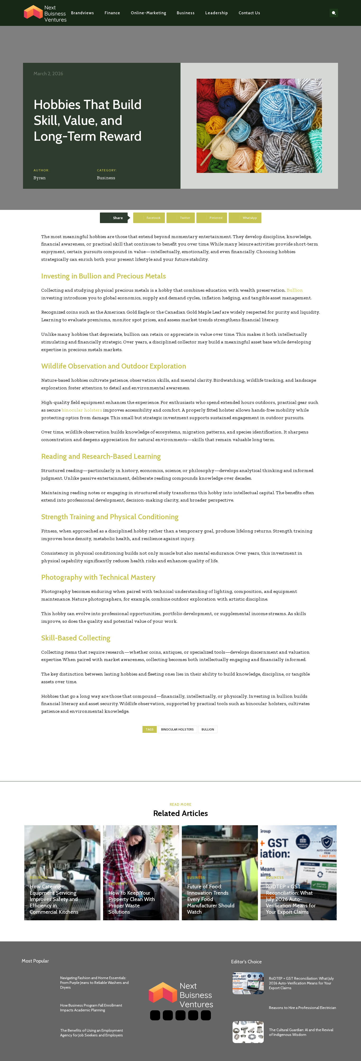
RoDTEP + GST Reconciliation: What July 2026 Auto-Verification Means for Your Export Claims (291, 899)
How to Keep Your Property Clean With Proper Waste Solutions (131, 902)
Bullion (208, 729)
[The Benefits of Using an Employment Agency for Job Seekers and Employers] (39, 1032)
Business (106, 177)
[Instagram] (303, 13)
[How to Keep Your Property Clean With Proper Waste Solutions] (141, 872)
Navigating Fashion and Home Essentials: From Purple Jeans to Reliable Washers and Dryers (94, 982)
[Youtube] (320, 13)
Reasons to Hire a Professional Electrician (302, 1007)
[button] (334, 13)
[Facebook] (295, 13)
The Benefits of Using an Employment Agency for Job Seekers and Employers (91, 1033)
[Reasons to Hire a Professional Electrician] (248, 1008)
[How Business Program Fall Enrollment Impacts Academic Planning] (39, 1008)
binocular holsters (177, 729)
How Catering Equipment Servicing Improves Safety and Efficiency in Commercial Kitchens (54, 899)
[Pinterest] (180, 1015)
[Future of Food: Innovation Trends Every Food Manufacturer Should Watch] (220, 872)
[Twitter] (312, 13)
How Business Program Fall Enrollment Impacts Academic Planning (91, 1007)
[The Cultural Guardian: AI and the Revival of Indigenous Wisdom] (248, 1032)
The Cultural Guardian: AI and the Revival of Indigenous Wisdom (301, 1032)
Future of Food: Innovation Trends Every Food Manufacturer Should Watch (210, 899)
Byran (40, 177)
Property (117, 884)
